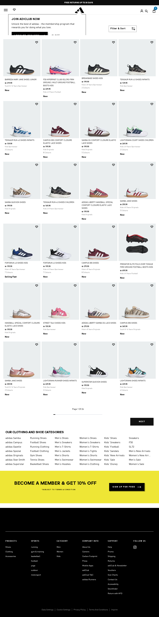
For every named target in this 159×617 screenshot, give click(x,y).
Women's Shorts (88, 455)
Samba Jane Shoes (128, 201)
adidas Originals (14, 455)
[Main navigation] (5, 10)
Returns (111, 561)
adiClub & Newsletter (117, 566)
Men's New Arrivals (139, 451)
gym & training (37, 552)
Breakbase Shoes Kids (92, 78)
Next (142, 422)
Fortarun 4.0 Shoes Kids (16, 263)
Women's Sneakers (90, 442)
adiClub (85, 570)
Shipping (111, 556)
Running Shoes (38, 438)
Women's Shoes (88, 438)
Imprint (114, 610)
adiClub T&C (87, 575)
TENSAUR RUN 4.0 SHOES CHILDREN (58, 202)
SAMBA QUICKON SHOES (15, 202)
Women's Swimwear (91, 460)
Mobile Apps (87, 566)
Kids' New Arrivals (114, 455)
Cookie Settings (63, 610)
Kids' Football (111, 447)
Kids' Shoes (110, 438)
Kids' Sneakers (112, 442)
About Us (86, 547)
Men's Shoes (61, 438)
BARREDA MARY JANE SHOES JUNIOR (20, 80)
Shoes (8, 547)
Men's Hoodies (63, 464)
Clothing (9, 552)
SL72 (131, 447)
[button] (36, 42)
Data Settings (47, 610)
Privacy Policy (80, 610)
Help (110, 547)
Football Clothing (39, 451)
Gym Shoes (36, 455)
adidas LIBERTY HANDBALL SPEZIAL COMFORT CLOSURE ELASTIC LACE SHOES (97, 205)
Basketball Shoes (39, 464)
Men (59, 547)
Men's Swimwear (64, 460)
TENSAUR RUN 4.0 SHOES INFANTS (135, 80)
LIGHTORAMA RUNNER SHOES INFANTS (60, 381)
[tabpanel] (79, 235)
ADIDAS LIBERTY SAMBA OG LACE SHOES (99, 323)
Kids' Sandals (111, 451)
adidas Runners (89, 580)
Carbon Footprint (89, 556)
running (34, 547)
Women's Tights (88, 451)
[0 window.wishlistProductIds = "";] (14, 10)
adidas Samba (13, 438)
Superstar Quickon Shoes (94, 382)
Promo (111, 552)
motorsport (36, 575)
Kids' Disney (111, 464)
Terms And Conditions (98, 610)
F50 (131, 442)
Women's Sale (136, 464)
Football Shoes (38, 442)
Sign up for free (124, 487)
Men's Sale (135, 460)
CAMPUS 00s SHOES (128, 323)
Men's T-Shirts (63, 447)
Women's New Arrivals (140, 455)
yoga (33, 566)
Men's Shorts (62, 455)
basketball (35, 556)
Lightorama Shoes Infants (132, 381)
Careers (85, 552)
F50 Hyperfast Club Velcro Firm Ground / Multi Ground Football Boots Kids (59, 83)
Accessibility (113, 584)
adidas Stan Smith (15, 460)
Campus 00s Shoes (90, 263)
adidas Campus (13, 442)
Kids (58, 556)
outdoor (34, 570)
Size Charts (113, 575)
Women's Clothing (89, 464)
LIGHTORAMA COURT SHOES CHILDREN (137, 140)
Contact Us (112, 580)
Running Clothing (39, 447)
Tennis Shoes (37, 460)
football (34, 561)
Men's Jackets (62, 451)
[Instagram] (134, 547)
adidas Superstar (14, 464)
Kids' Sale (109, 460)
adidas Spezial (13, 451)
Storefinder (113, 589)
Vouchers (112, 570)
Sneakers (134, 438)
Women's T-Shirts (89, 447)
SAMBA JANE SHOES (13, 381)
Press (84, 561)
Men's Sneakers (63, 442)
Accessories (10, 556)
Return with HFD (115, 594)
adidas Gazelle (13, 447)
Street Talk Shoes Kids (54, 323)
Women (60, 552)
